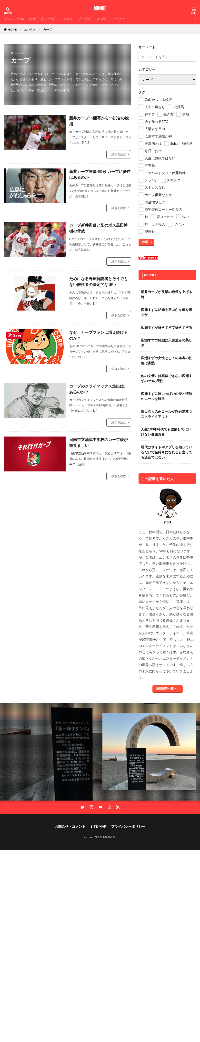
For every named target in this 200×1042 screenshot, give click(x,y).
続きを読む (118, 154)
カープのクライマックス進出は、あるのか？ (98, 389)
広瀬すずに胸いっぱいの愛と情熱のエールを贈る (166, 396)
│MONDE (150, 275)
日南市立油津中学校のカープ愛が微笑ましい (98, 442)
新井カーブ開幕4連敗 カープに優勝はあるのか (100, 174)
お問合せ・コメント (70, 826)
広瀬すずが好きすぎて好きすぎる (166, 327)
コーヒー (118, 19)
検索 (145, 242)
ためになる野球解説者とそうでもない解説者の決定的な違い (98, 281)
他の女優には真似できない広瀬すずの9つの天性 (166, 378)
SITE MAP (98, 826)
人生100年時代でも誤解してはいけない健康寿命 (166, 431)
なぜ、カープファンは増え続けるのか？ (98, 335)
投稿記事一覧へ (166, 688)
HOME (12, 29)
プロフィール (14, 19)
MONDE (100, 8)
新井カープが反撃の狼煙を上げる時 (166, 294)
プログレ (84, 19)
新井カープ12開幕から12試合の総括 (99, 120)
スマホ (101, 19)
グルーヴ (47, 19)
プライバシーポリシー (128, 826)
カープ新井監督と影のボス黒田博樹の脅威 (98, 228)
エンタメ (66, 19)
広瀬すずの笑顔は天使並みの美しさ (166, 342)
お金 (32, 19)
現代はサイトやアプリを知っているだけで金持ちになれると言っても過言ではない (166, 452)
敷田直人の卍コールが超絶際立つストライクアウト (166, 413)
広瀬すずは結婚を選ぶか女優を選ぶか (166, 312)
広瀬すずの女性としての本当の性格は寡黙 (166, 360)
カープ (47, 29)
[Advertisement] (100, 910)
